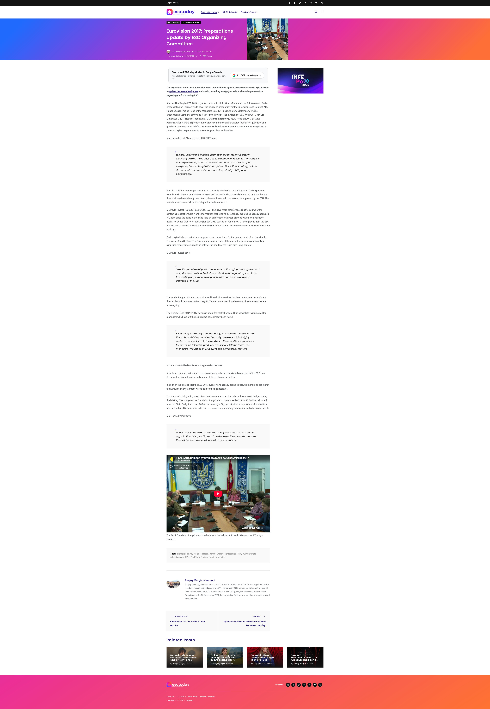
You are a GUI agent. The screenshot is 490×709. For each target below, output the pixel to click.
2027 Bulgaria (230, 12)
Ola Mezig (195, 557)
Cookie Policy (192, 697)
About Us (170, 697)
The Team (180, 697)
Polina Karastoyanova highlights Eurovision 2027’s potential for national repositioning (224, 659)
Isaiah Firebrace (201, 554)
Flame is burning (184, 554)
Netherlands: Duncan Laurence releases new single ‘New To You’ (183, 657)
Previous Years (248, 12)
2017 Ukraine (173, 22)
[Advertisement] (300, 115)
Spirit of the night (209, 557)
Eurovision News (209, 12)
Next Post (257, 616)
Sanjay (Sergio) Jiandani (200, 580)
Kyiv (239, 554)
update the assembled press (183, 91)
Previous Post (181, 616)
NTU (187, 557)
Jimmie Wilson (216, 554)
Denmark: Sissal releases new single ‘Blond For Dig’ (262, 657)
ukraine (221, 557)
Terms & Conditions (207, 697)
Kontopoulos (230, 554)
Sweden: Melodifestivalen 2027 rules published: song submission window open (304, 660)
